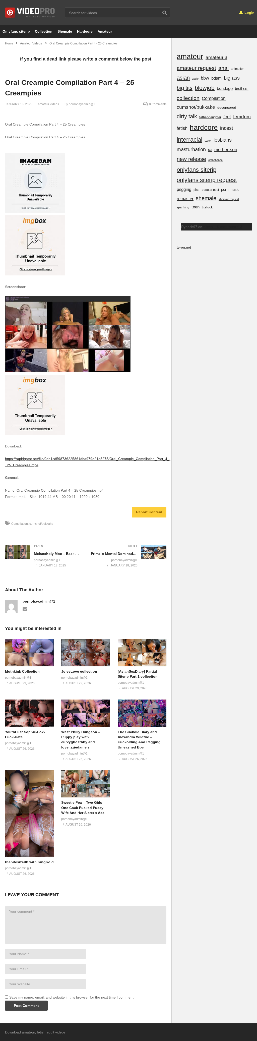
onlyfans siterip (196, 169)
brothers (241, 88)
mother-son (225, 149)
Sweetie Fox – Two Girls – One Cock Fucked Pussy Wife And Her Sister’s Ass (83, 807)
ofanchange (215, 159)
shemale (206, 198)
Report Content (149, 512)
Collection (43, 31)
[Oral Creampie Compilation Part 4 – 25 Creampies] (29, 652)
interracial (189, 139)
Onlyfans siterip (16, 31)
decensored (226, 107)
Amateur (105, 31)
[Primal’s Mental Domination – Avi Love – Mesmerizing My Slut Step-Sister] (129, 556)
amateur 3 (216, 57)
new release (191, 159)
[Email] (25, 609)
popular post (210, 190)
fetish (182, 128)
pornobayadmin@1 (39, 601)
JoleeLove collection (79, 671)
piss (197, 190)
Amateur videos (48, 104)
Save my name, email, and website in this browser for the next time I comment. (72, 997)
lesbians (223, 140)
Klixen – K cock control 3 (222, 227)
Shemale (64, 31)
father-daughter (210, 117)
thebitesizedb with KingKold (29, 862)
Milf (210, 150)
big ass (232, 78)
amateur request (196, 68)
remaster (185, 198)
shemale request (229, 199)
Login (248, 13)
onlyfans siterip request (207, 180)
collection (188, 98)
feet (227, 116)
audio (195, 78)
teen (195, 207)
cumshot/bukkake (41, 524)
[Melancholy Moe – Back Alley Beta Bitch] (43, 556)
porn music (230, 189)
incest (226, 128)
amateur (190, 56)
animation (237, 69)
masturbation (191, 149)
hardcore (204, 127)
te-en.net (184, 247)
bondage (225, 88)
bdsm (216, 78)
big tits (184, 88)
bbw (205, 78)
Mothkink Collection (22, 671)
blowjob (205, 88)
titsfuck (207, 207)
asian (183, 78)
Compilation (19, 524)
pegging (184, 189)
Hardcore (85, 31)
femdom (242, 116)
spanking (183, 207)
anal (223, 68)
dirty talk (187, 116)
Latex (208, 140)
